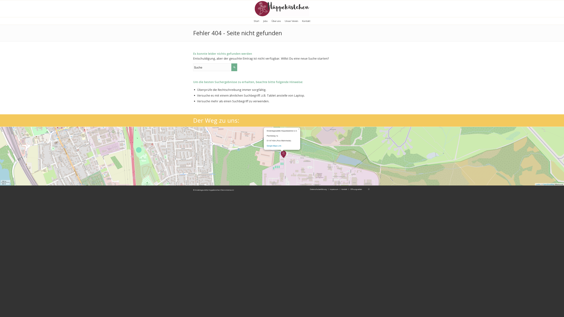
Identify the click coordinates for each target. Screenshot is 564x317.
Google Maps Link (274, 145)
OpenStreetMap (548, 184)
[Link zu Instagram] (368, 189)
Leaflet (538, 184)
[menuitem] (256, 21)
